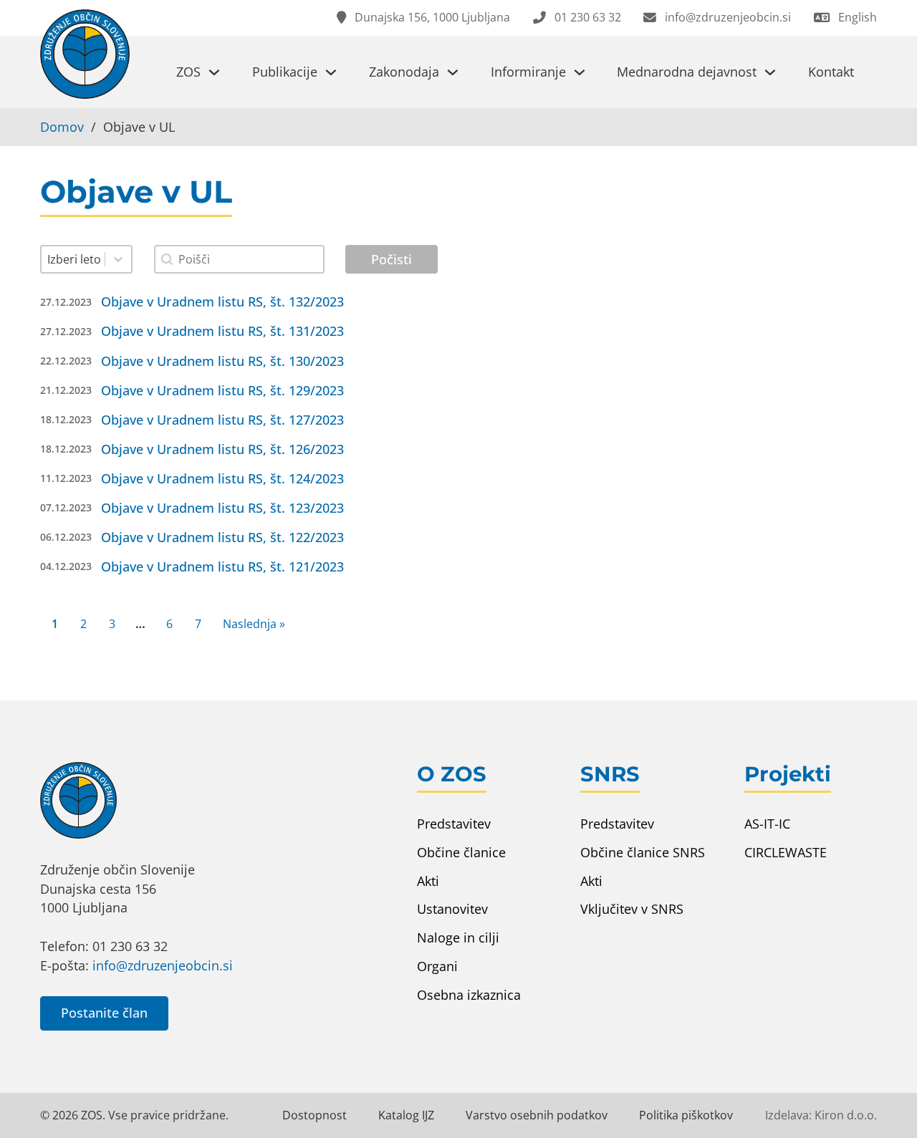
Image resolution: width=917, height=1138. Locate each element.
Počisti (391, 259)
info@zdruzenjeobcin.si (162, 965)
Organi (437, 966)
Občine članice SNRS (642, 852)
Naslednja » (254, 624)
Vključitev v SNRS (631, 908)
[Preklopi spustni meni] (214, 72)
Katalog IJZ (406, 1115)
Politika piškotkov (686, 1115)
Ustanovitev (452, 908)
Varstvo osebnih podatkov (537, 1115)
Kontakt (831, 71)
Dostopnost (314, 1115)
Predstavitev (454, 823)
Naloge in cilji (458, 937)
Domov (62, 126)
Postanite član (104, 1012)
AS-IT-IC (767, 823)
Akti (428, 880)
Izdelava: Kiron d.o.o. (821, 1115)
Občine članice (461, 852)
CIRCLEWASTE (785, 852)
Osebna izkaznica (469, 994)
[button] (458, 309)
